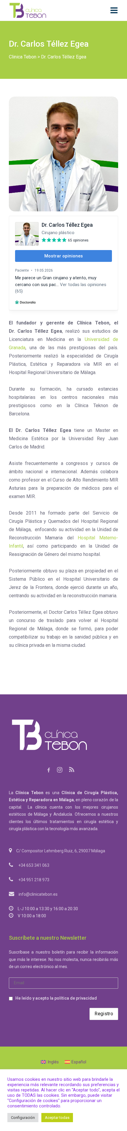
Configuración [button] (23, 1117)
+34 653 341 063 (33, 865)
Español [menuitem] (78, 1062)
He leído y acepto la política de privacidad (56, 998)
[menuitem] (50, 1062)
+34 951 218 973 (33, 879)
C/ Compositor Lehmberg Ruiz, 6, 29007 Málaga (60, 850)
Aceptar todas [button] (57, 1117)
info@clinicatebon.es (38, 894)
